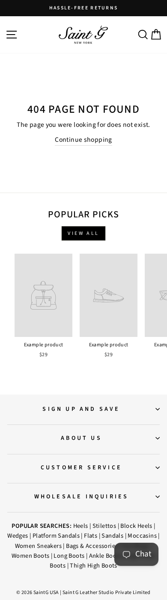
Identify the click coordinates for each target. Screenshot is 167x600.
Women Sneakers (38, 545)
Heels (80, 525)
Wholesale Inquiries (81, 496)
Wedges (17, 535)
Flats (90, 535)
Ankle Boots (105, 555)
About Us (81, 438)
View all (83, 233)
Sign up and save (81, 409)
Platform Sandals (56, 535)
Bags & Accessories (92, 545)
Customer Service (81, 467)
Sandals (112, 535)
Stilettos (104, 525)
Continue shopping (83, 139)
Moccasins (142, 535)
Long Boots (69, 555)
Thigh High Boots (93, 565)
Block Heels (136, 525)
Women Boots (30, 555)
